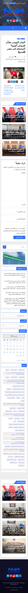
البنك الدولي (21, 377)
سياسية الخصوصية (14, 589)
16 (20, 349)
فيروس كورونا (9, 411)
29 (23, 355)
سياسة (22, 508)
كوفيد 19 (11, 418)
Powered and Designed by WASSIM (11, 582)
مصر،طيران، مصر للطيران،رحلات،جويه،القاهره (17, 433)
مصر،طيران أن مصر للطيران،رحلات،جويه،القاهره (17, 442)
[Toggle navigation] (12, 28)
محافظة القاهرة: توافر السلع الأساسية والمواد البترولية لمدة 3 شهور (14, 303)
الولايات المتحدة (20, 408)
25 (14, 352)
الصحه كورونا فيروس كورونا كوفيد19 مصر (14, 395)
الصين (23, 397)
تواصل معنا (8, 587)
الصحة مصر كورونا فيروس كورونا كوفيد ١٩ (14, 392)
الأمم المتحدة (13, 369)
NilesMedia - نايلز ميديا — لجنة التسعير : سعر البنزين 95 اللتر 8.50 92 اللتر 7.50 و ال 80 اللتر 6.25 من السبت (14, 300)
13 (7, 346)
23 (20, 352)
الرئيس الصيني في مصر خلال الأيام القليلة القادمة (14, 116)
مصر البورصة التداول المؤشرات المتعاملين (14, 446)
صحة (18, 38)
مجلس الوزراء (21, 421)
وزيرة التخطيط (13, 462)
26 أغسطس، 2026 (19, 498)
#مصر (15, 59)
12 (10, 346)
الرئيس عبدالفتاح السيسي (18, 386)
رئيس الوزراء (21, 411)
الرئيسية (20, 587)
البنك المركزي (14, 377)
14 (4, 346)
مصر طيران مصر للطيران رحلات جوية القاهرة (13, 453)
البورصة (7, 377)
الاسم (23, 204)
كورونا (22, 418)
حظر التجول (12, 408)
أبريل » (18, 360)
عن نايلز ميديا (15, 587)
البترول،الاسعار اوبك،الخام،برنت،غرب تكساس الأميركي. (15, 373)
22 (23, 352)
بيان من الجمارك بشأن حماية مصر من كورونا (19, 87)
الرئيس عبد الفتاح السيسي (18, 389)
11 (14, 346)
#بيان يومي (11, 56)
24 (17, 352)
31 (17, 355)
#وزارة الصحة (9, 59)
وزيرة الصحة (21, 465)
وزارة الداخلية (21, 459)
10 (17, 346)
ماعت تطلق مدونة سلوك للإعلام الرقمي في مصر (14, 133)
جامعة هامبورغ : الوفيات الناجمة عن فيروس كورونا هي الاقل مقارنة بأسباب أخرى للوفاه (8, 90)
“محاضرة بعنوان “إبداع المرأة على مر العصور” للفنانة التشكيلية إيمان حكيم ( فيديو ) (14, 275)
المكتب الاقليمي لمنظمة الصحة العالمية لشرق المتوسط (13, 404)
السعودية (9, 389)
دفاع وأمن (21, 526)
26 (10, 352)
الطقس (18, 397)
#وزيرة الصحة (21, 61)
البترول (7, 369)
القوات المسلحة (11, 397)
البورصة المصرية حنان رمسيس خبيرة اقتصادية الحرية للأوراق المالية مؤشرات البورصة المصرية (15, 381)
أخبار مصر (22, 38)
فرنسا (15, 411)
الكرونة (22, 400)
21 (4, 349)
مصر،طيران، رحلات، (19, 430)
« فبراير (23, 360)
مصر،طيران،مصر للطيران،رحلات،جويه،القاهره (17, 438)
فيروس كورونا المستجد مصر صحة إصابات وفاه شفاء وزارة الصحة (14, 414)
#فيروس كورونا (21, 59)
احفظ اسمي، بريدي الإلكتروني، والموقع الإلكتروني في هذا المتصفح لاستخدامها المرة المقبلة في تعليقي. (14, 231)
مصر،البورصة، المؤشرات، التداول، (16, 427)
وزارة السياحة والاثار (11, 459)
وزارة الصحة (21, 462)
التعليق (23, 172)
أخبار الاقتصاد (21, 369)
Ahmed (23, 292)
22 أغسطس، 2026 (19, 533)
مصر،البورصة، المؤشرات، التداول (16, 424)
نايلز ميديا (10, 456)
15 (23, 349)
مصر (15, 421)
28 (4, 352)
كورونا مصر (17, 418)
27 (7, 352)
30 (20, 355)
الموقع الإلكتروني (20, 219)
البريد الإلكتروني (20, 211)
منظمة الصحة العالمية (19, 456)
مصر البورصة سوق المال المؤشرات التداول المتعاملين (14, 450)
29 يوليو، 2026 (20, 550)
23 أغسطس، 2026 (19, 515)
